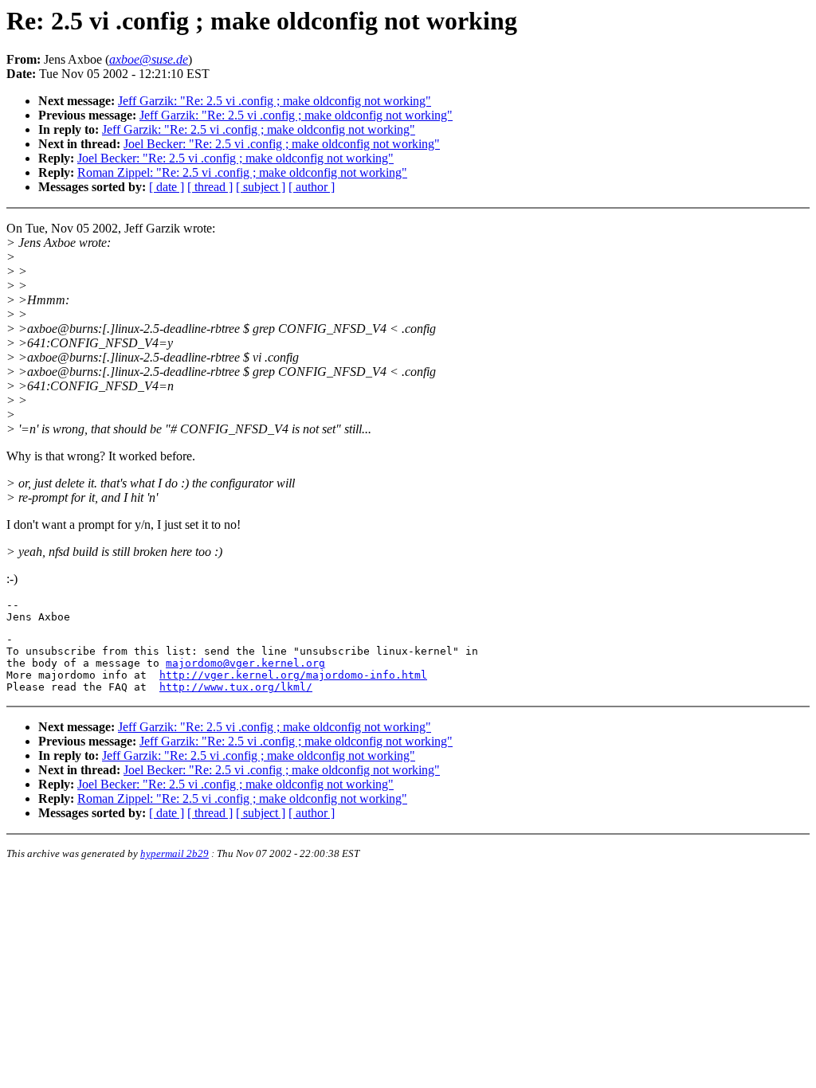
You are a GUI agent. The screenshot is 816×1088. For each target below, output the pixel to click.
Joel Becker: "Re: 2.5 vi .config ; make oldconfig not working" (282, 144)
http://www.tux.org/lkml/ (235, 687)
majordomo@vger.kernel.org (245, 663)
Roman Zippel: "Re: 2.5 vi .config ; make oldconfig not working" (242, 172)
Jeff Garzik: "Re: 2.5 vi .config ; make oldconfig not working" (274, 101)
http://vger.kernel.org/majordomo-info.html (293, 675)
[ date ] (166, 187)
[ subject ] (260, 187)
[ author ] (311, 187)
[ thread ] (210, 187)
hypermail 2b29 (174, 853)
